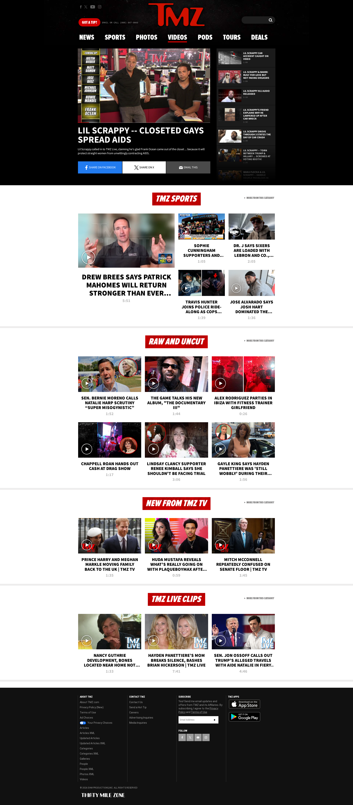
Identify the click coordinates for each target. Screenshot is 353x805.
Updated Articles (90, 738)
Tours (231, 37)
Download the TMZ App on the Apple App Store (244, 704)
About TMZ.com (89, 702)
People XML (87, 769)
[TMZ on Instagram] (100, 7)
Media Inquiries (138, 722)
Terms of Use (88, 712)
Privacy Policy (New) (92, 707)
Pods (205, 37)
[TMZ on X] (86, 7)
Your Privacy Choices (99, 722)
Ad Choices (86, 717)
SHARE (146, 167)
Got (89, 22)
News (86, 37)
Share (102, 167)
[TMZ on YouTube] (198, 737)
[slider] (144, 122)
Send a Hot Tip (138, 707)
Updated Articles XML (92, 743)
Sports (115, 37)
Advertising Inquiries (141, 717)
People (84, 763)
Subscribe (214, 719)
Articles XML (87, 733)
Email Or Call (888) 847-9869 (120, 22)
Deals (259, 37)
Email (190, 167)
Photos (146, 37)
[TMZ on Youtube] (93, 6)
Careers (134, 712)
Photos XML (87, 774)
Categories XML (89, 753)
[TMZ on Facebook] (81, 7)
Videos (177, 37)
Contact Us (136, 702)
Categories (86, 748)
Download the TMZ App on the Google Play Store (244, 716)
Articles (84, 727)
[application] (144, 85)
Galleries (85, 758)
